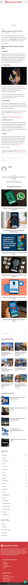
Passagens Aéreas (14, 503)
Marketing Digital (14, 494)
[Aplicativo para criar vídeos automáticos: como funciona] (14, 264)
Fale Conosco (4, 526)
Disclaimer (3, 524)
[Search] (26, 2)
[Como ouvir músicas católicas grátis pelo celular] (5, 422)
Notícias (14, 497)
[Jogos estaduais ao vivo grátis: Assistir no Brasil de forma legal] (7, 378)
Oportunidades (14, 500)
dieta (19, 158)
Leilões (14, 492)
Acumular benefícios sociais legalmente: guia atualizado (21, 385)
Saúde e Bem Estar (14, 509)
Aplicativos (14, 455)
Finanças (14, 486)
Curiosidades (14, 469)
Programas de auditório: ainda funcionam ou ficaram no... (21, 354)
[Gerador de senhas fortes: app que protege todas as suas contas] (14, 287)
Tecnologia (14, 512)
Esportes (14, 483)
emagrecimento (5, 160)
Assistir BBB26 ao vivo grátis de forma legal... (20, 369)
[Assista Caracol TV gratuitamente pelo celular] (5, 432)
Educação (14, 475)
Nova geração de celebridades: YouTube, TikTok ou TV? (6, 354)
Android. (11, 130)
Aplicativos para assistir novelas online (18, 440)
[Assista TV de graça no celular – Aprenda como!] (5, 401)
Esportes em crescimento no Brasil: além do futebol (6, 370)
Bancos (14, 458)
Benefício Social (14, 460)
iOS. (20, 144)
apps (15, 158)
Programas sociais (14, 506)
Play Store (20, 112)
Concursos (14, 466)
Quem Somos (4, 532)
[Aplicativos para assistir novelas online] (5, 443)
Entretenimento (14, 480)
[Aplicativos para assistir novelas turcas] (5, 411)
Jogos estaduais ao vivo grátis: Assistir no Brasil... (7, 385)
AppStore (3, 114)
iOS (15, 62)
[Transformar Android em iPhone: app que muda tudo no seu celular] (14, 242)
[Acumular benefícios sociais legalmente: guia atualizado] (21, 378)
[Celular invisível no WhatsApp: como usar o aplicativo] (14, 197)
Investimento (14, 489)
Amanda (7, 32)
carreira (14, 463)
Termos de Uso (4, 535)
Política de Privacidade (5, 529)
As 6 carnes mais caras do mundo (14, 117)
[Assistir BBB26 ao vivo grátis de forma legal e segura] (21, 362)
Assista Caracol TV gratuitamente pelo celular (17, 429)
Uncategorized (14, 514)
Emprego (14, 477)
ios (11, 160)
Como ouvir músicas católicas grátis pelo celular (17, 419)
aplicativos (9, 158)
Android (18, 62)
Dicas (14, 472)
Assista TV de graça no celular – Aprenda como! (18, 398)
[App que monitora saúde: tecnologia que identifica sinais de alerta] (14, 220)
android (3, 158)
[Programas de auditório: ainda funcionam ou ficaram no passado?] (21, 347)
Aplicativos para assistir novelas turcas (18, 408)
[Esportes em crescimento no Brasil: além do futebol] (7, 362)
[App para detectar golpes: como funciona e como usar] (14, 309)
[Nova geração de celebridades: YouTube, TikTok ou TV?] (7, 347)
